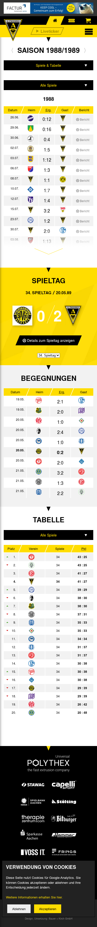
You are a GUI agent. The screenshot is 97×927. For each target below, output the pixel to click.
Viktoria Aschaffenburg (44, 679)
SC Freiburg (44, 598)
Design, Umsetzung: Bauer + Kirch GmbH (48, 918)
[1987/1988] (12, 50)
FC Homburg (44, 565)
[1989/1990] (85, 50)
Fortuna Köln (44, 557)
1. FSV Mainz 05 (44, 704)
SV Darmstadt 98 (44, 647)
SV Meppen (44, 622)
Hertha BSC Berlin (44, 639)
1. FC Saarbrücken (44, 606)
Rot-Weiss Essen (44, 655)
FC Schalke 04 (44, 663)
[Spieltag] (39, 400)
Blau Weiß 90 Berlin (44, 589)
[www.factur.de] (48, 8)
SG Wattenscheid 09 (44, 614)
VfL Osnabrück (44, 696)
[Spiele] (30, 118)
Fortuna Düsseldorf (44, 573)
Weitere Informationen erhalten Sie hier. (34, 897)
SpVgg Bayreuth (44, 688)
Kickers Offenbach (44, 671)
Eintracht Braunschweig (44, 630)
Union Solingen (44, 712)
